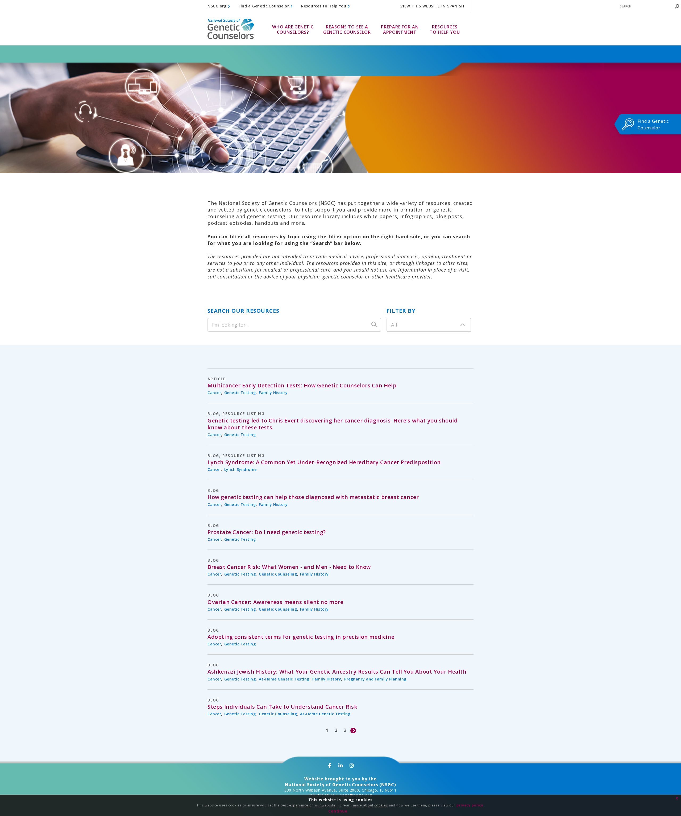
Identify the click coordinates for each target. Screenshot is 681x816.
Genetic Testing (240, 392)
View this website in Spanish (432, 6)
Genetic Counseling (278, 574)
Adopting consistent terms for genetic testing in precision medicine (300, 636)
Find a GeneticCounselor (653, 124)
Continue (337, 811)
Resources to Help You (324, 6)
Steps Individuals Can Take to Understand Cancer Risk (282, 706)
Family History (273, 392)
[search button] (677, 6)
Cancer (214, 392)
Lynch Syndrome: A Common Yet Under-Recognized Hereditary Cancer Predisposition (324, 462)
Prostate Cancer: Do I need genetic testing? (266, 532)
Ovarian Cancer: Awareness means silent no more (275, 602)
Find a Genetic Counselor (264, 6)
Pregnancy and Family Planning (375, 679)
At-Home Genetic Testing (284, 679)
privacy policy (469, 805)
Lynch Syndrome (240, 469)
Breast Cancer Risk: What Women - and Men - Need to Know (289, 567)
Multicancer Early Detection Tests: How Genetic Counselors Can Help (302, 385)
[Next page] (353, 730)
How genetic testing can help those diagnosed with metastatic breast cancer (313, 497)
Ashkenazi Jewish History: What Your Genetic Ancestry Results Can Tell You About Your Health (337, 671)
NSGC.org (217, 6)
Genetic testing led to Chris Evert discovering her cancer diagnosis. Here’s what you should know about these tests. (332, 424)
